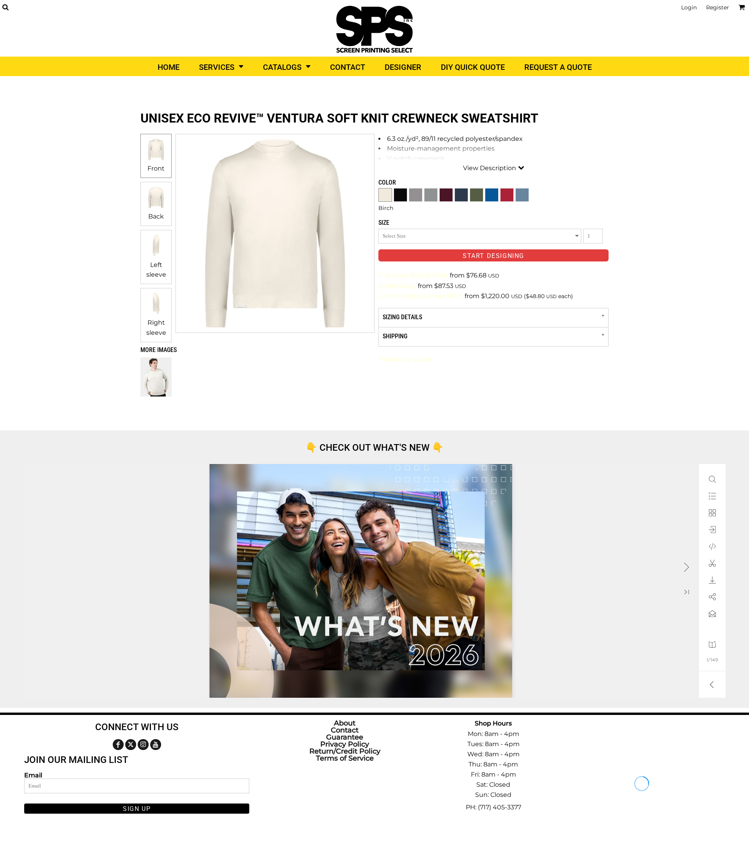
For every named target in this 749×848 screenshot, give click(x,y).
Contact (345, 730)
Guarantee (344, 737)
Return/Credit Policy (344, 751)
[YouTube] (155, 744)
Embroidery (397, 286)
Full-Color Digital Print (413, 275)
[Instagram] (143, 744)
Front (156, 168)
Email (33, 775)
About (344, 723)
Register (717, 7)
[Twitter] (130, 744)
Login (689, 7)
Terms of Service (345, 758)
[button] (5, 7)
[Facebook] (118, 744)
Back (156, 216)
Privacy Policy (344, 744)
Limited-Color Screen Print (420, 296)
